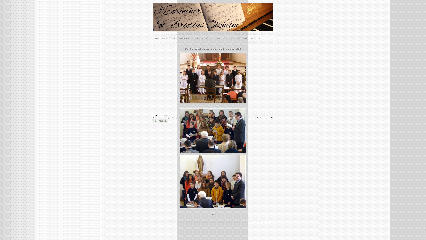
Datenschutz (208, 124)
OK (155, 121)
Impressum (218, 124)
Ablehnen (163, 121)
